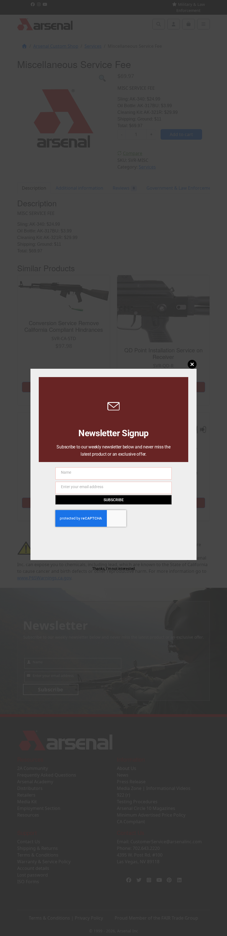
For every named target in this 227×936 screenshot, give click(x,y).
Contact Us (28, 842)
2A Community (32, 768)
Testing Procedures (137, 802)
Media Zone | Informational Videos (153, 788)
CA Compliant (131, 822)
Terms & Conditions (37, 855)
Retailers (26, 795)
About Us (126, 768)
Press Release (131, 782)
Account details (33, 868)
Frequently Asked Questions (46, 775)
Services (93, 46)
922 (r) (123, 795)
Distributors (30, 788)
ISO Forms (28, 882)
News (122, 775)
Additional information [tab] (79, 188)
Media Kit (27, 802)
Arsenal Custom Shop (55, 46)
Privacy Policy (89, 918)
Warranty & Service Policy (44, 862)
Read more (63, 387)
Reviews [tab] (124, 188)
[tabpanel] (63, 118)
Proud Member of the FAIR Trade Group (156, 918)
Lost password (32, 875)
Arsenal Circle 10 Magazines (146, 808)
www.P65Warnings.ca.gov (44, 578)
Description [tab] (34, 188)
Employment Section (38, 808)
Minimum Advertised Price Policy (151, 815)
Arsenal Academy (35, 782)
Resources (28, 815)
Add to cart (181, 134)
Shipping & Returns (37, 848)
